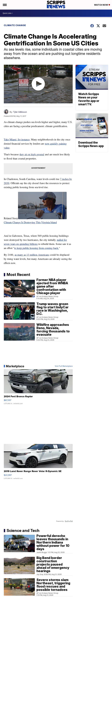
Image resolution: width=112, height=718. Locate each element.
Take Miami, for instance (17, 139)
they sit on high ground (32, 154)
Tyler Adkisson (20, 112)
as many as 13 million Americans (32, 254)
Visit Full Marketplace (64, 366)
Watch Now (101, 5)
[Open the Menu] (4, 5)
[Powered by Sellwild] (69, 521)
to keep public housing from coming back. (36, 248)
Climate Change (15, 25)
